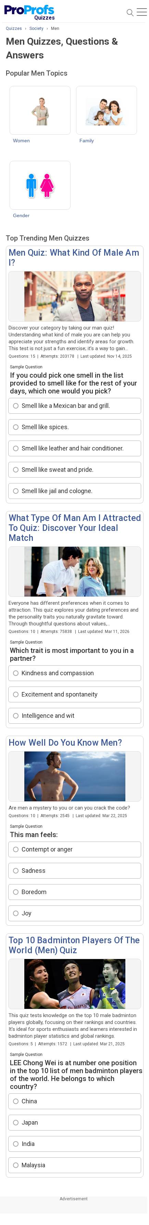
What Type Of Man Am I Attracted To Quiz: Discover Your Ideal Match (75, 528)
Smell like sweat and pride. (58, 469)
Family (86, 140)
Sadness (34, 870)
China (29, 1101)
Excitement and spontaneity (60, 694)
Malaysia (33, 1165)
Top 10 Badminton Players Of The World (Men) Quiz (74, 945)
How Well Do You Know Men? (65, 743)
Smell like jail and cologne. (57, 490)
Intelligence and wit (48, 715)
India (28, 1143)
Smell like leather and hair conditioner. (73, 448)
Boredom (34, 891)
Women (21, 140)
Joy (27, 913)
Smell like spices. (45, 427)
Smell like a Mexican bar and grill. (66, 405)
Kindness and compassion (58, 673)
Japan (30, 1122)
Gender (21, 215)
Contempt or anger (47, 849)
